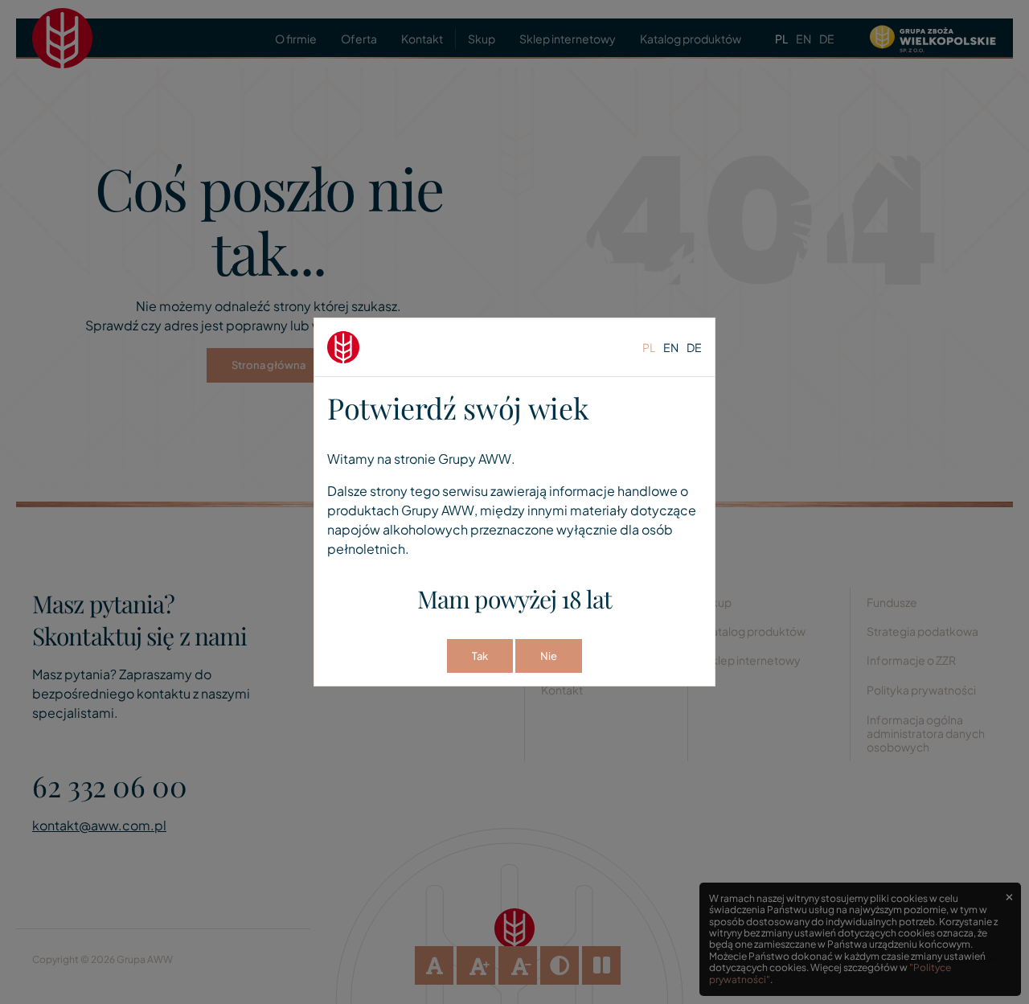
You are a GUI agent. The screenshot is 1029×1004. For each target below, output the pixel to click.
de (694, 347)
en (670, 347)
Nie (548, 656)
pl (648, 347)
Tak (480, 656)
